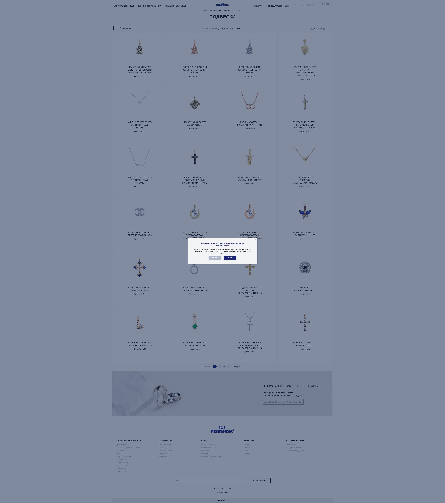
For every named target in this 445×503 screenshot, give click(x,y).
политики (215, 251)
